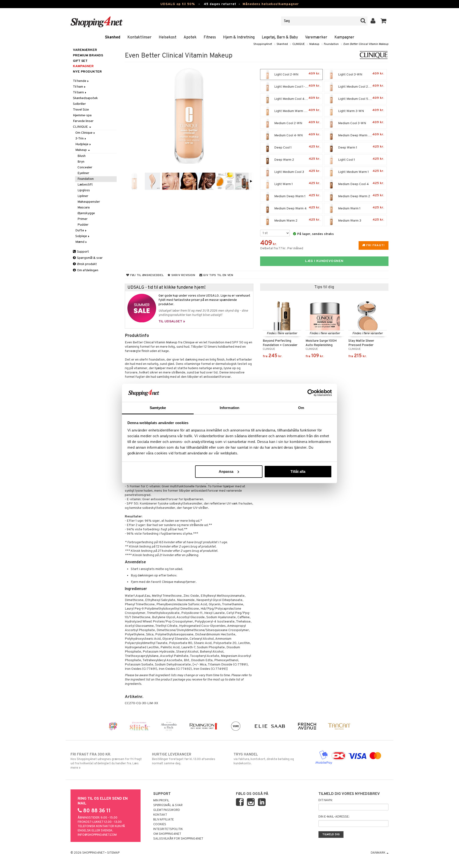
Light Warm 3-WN (360, 110)
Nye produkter (87, 72)
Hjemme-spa (82, 115)
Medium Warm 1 (360, 208)
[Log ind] (373, 21)
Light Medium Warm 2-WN (296, 110)
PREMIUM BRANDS (88, 55)
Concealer (84, 167)
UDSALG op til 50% (177, 4)
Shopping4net (262, 44)
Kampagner (344, 37)
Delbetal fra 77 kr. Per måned (281, 248)
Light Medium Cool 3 (296, 171)
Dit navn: (325, 800)
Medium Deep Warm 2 (360, 195)
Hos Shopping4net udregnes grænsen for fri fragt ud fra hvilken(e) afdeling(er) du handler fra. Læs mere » (106, 761)
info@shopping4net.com (97, 835)
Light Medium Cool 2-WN (360, 86)
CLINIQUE (298, 44)
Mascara (83, 208)
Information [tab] (229, 408)
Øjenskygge (86, 213)
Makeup (314, 44)
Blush (81, 156)
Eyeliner (83, 173)
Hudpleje (82, 144)
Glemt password (166, 810)
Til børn (79, 92)
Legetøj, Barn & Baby (280, 37)
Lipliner (82, 196)
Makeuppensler (88, 202)
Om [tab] (301, 408)
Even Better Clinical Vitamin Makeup (365, 44)
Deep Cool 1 (296, 147)
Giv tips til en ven (217, 275)
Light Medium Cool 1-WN (296, 86)
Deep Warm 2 (296, 159)
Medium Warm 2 (296, 220)
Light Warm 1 (296, 183)
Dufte (80, 231)
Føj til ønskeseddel (146, 275)
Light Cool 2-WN (296, 74)
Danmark (378, 853)
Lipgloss (83, 190)
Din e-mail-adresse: (333, 817)
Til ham (78, 87)
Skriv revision (182, 275)
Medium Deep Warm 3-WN (360, 135)
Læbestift (85, 185)
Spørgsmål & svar (89, 258)
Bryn (80, 162)
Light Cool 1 (360, 159)
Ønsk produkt (86, 264)
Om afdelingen (87, 270)
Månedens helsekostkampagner (271, 4)
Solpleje (81, 236)
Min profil (161, 801)
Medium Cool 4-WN (296, 135)
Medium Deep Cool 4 (360, 183)
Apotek (190, 37)
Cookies (159, 824)
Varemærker (316, 37)
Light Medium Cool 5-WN (360, 98)
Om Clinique (84, 133)
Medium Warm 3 (360, 220)
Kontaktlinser (139, 37)
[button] (383, 21)
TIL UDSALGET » (171, 321)
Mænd (80, 242)
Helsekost (167, 37)
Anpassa (226, 471)
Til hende (80, 81)
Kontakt (160, 815)
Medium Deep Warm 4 (296, 208)
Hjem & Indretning (239, 37)
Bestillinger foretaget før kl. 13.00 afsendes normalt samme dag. (183, 759)
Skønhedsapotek (85, 98)
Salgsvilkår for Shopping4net (178, 839)
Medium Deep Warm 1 (296, 195)
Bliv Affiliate (163, 820)
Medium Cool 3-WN (360, 122)
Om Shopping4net (167, 834)
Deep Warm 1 (360, 147)
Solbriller (79, 104)
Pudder (82, 225)
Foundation (331, 44)
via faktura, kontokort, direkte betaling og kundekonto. (264, 759)
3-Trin (79, 139)
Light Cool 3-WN (360, 74)
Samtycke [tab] (158, 408)
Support (82, 252)
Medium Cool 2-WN (296, 122)
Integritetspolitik (168, 829)
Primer (82, 219)
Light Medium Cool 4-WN (296, 98)
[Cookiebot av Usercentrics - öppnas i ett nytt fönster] (311, 392)
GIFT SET (80, 61)
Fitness (210, 37)
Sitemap (113, 853)
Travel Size (81, 110)
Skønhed (112, 37)
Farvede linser (83, 121)
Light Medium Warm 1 (360, 171)
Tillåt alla (297, 471)
